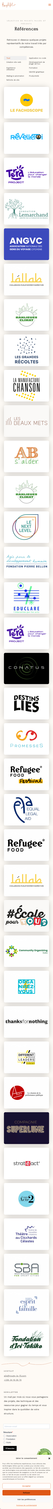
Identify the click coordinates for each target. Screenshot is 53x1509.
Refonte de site (12, 80)
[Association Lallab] (26, 880)
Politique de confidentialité (26, 1505)
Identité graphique (36, 72)
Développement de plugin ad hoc (37, 63)
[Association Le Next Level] (26, 527)
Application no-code (37, 58)
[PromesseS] (26, 739)
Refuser (26, 1493)
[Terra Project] (26, 173)
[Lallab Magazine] (26, 279)
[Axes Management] (26, 1093)
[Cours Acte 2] (26, 1199)
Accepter (26, 1486)
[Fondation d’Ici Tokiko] (26, 1340)
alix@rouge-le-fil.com (15, 1376)
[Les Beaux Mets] (26, 421)
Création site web (13, 62)
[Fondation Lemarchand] (26, 209)
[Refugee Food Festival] (26, 774)
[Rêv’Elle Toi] (26, 138)
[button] (49, 1458)
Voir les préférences (26, 1499)
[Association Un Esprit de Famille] (26, 1305)
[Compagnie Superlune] (26, 1128)
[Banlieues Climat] (26, 492)
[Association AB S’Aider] (26, 456)
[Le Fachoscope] (26, 103)
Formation (33, 68)
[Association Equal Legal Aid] (26, 810)
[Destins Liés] (26, 703)
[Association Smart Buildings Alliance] (26, 1270)
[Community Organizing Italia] (26, 951)
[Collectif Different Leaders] (26, 1057)
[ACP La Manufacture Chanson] (26, 386)
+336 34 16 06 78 (12, 1380)
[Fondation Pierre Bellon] (26, 562)
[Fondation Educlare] (26, 598)
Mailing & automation (15, 76)
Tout (8, 58)
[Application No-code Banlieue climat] (26, 315)
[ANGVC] (26, 244)
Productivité (34, 76)
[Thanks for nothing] (26, 1022)
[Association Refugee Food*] (26, 845)
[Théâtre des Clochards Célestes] (26, 1234)
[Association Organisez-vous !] (26, 986)
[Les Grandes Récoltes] (26, 350)
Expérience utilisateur (10, 69)
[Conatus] (26, 668)
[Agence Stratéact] (26, 1163)
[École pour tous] (26, 916)
